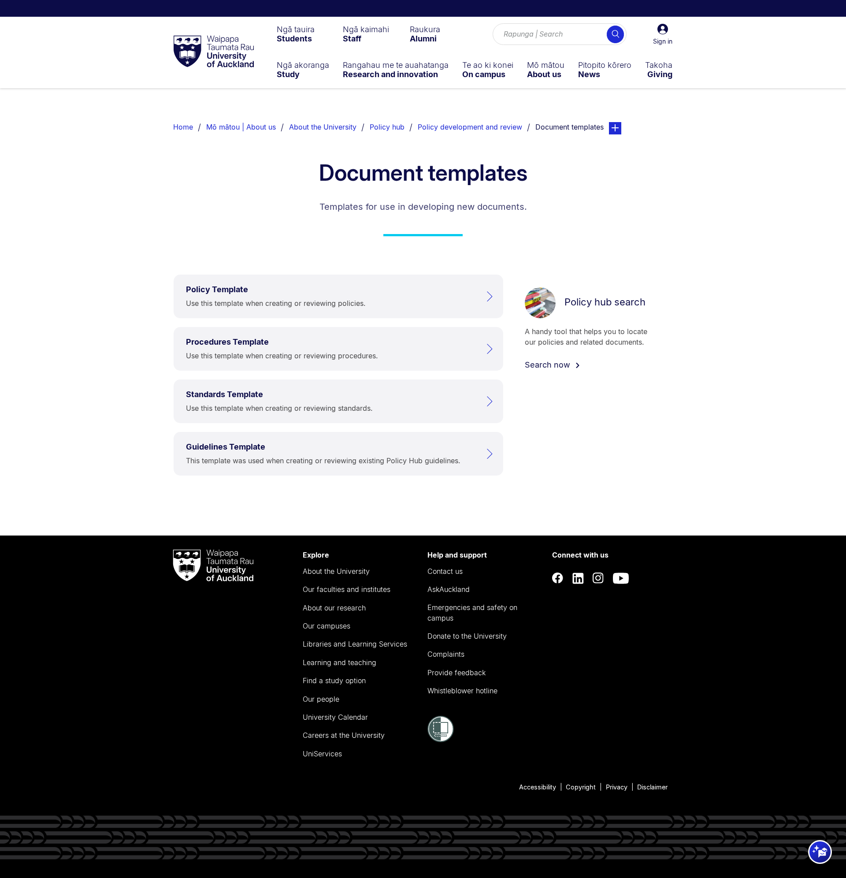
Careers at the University (344, 735)
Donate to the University (467, 636)
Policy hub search (605, 302)
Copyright (581, 787)
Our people (321, 699)
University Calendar (335, 717)
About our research (334, 607)
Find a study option (334, 680)
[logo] (214, 52)
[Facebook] (558, 578)
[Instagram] (598, 578)
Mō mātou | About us (241, 127)
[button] (662, 34)
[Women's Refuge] (440, 739)
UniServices (322, 753)
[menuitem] (296, 34)
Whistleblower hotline (462, 690)
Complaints (445, 654)
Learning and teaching (339, 662)
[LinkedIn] (578, 578)
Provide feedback (456, 672)
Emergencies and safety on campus (472, 612)
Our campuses (326, 625)
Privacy (616, 787)
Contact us (445, 571)
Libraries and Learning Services (355, 644)
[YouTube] (621, 578)
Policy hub (387, 127)
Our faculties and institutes (346, 589)
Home (183, 127)
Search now (548, 364)
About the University (322, 127)
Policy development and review (470, 127)
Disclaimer (652, 787)
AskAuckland (448, 589)
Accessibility (537, 787)
